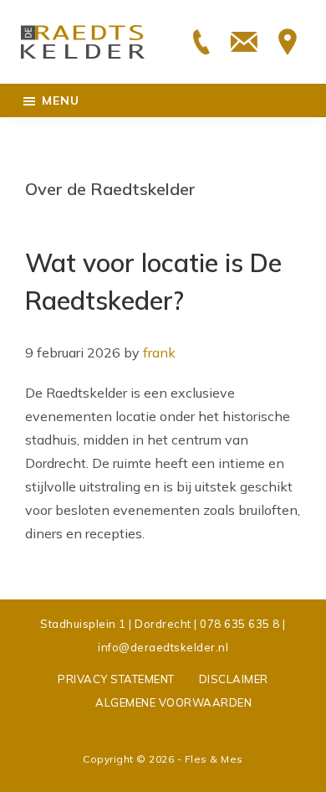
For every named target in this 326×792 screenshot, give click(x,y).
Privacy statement (116, 679)
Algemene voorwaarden (173, 702)
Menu (60, 100)
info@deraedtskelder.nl (163, 647)
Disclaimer (233, 679)
